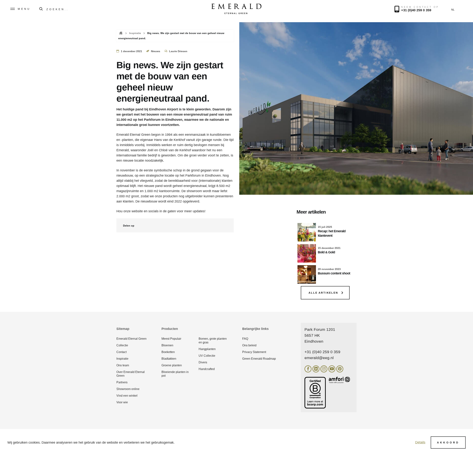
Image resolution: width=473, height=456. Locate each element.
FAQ (245, 338)
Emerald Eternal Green (131, 338)
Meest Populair (171, 338)
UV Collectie (207, 355)
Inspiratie (135, 33)
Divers (203, 362)
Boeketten (168, 352)
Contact (121, 352)
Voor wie (122, 402)
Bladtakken (168, 358)
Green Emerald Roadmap (259, 358)
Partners (121, 382)
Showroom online (127, 389)
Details (420, 442)
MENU (24, 8)
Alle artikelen (323, 292)
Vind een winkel (126, 395)
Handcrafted (207, 369)
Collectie (122, 345)
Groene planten (171, 365)
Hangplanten (207, 349)
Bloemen (167, 345)
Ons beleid (249, 345)
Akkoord (448, 442)
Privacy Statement (254, 352)
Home (120, 33)
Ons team (122, 365)
